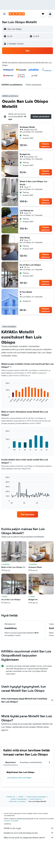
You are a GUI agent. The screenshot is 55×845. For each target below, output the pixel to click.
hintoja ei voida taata (11, 821)
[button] (4, 14)
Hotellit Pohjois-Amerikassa (36, 797)
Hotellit (20, 797)
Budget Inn (25, 154)
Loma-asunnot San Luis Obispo (19, 777)
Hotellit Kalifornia (35, 799)
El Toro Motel (26, 292)
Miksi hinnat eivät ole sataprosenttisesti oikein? (24, 837)
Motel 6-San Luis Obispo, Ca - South (34, 183)
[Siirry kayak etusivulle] (17, 13)
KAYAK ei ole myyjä (12, 828)
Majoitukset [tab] (10, 762)
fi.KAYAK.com (10, 797)
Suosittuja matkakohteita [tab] (31, 762)
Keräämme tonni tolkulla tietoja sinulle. (21, 833)
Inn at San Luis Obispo (30, 264)
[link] (27, 514)
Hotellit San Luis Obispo (17, 801)
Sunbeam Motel (27, 127)
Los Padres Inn (26, 210)
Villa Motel (25, 237)
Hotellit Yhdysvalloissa (18, 799)
